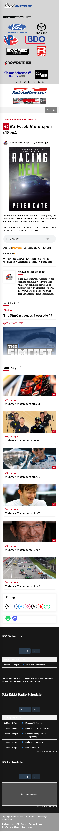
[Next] (28, 650)
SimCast (8, 310)
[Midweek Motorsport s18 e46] (29, 568)
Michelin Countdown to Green (38, 728)
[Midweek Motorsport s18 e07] (29, 531)
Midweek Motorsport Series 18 (20, 119)
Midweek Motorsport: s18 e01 (22, 403)
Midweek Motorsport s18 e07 (22, 549)
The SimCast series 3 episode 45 (27, 315)
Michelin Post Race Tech (35, 742)
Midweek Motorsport (35, 664)
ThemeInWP (7, 819)
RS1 (18, 678)
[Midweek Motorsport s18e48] (29, 422)
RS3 (40, 678)
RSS (16, 253)
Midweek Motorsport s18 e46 (22, 586)
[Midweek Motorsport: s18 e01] (29, 385)
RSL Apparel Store (10, 827)
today (36, 651)
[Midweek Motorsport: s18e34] (29, 458)
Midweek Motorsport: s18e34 (22, 476)
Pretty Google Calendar (50, 751)
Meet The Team (19, 824)
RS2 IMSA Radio (27, 678)
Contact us (27, 827)
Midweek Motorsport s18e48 (22, 440)
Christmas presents (28, 262)
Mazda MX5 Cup (32, 747)
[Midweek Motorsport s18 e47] (29, 495)
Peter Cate (46, 262)
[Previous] (22, 650)
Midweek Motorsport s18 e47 (22, 513)
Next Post (9, 303)
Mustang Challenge (33, 723)
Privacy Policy (35, 824)
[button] (48, 110)
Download (17, 248)
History (5, 824)
